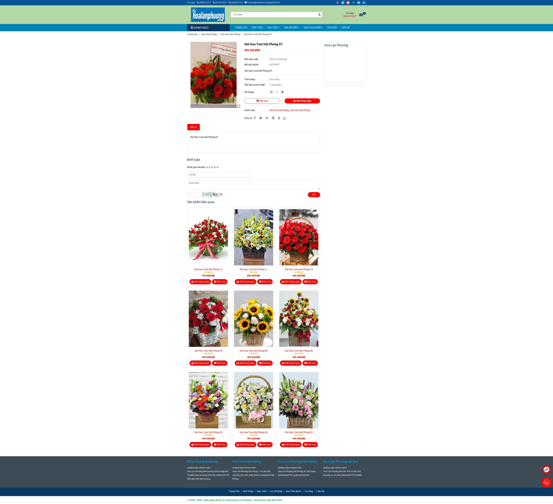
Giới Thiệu (257, 27)
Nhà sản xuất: (251, 59)
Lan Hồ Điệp (291, 27)
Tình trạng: (250, 79)
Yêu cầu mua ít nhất (254, 84)
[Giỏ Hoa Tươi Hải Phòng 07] (208, 14)
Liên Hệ (345, 27)
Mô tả (193, 127)
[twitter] (343, 2)
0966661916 (237, 2)
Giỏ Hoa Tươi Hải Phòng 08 (254, 350)
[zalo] (364, 2)
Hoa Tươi (272, 27)
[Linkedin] (267, 118)
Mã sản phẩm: (252, 64)
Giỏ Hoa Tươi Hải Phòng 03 (299, 432)
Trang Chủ (241, 27)
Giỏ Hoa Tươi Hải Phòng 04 (254, 432)
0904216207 (205, 2)
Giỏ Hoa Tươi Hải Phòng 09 (208, 350)
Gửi (314, 194)
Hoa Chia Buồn (312, 27)
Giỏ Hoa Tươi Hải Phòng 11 (254, 269)
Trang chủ (192, 34)
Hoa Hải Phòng (209, 34)
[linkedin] (359, 2)
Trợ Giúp (332, 27)
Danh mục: (250, 110)
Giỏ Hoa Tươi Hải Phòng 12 (208, 269)
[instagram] (354, 2)
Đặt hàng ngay (303, 101)
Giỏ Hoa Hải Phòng (230, 34)
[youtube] (349, 2)
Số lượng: (249, 92)
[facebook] (338, 2)
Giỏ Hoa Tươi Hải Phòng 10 (299, 269)
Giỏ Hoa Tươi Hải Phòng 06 (299, 350)
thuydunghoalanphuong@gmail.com (263, 2)
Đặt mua (263, 101)
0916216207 (221, 2)
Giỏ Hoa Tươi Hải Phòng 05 (208, 432)
